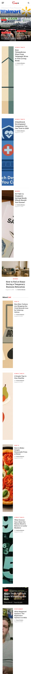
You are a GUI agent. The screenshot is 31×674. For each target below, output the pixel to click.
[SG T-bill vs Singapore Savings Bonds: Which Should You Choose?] (8, 224)
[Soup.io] (15, 3)
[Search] (28, 3)
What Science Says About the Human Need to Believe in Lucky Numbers (20, 524)
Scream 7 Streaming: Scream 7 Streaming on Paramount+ (23, 36)
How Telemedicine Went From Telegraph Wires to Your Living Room (21, 55)
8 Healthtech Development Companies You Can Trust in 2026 (22, 125)
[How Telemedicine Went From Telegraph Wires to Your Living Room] (8, 80)
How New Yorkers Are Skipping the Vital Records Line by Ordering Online (21, 308)
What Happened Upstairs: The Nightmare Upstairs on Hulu (20, 615)
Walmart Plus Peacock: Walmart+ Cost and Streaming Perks (14, 10)
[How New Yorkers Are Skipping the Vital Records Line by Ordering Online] (8, 334)
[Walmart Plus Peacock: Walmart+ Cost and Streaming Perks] (15, 11)
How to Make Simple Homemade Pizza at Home (20, 451)
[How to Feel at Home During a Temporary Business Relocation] (15, 269)
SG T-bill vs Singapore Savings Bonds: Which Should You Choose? (21, 198)
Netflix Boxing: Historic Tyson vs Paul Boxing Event (7, 36)
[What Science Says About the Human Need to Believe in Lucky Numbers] (8, 550)
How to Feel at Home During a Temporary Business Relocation (15, 284)
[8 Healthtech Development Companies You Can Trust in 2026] (8, 152)
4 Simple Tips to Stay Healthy (20, 377)
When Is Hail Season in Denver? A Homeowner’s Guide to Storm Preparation (14, 25)
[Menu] (3, 3)
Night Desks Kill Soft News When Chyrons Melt (15, 596)
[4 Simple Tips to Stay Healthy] (8, 406)
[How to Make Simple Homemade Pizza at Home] (8, 478)
